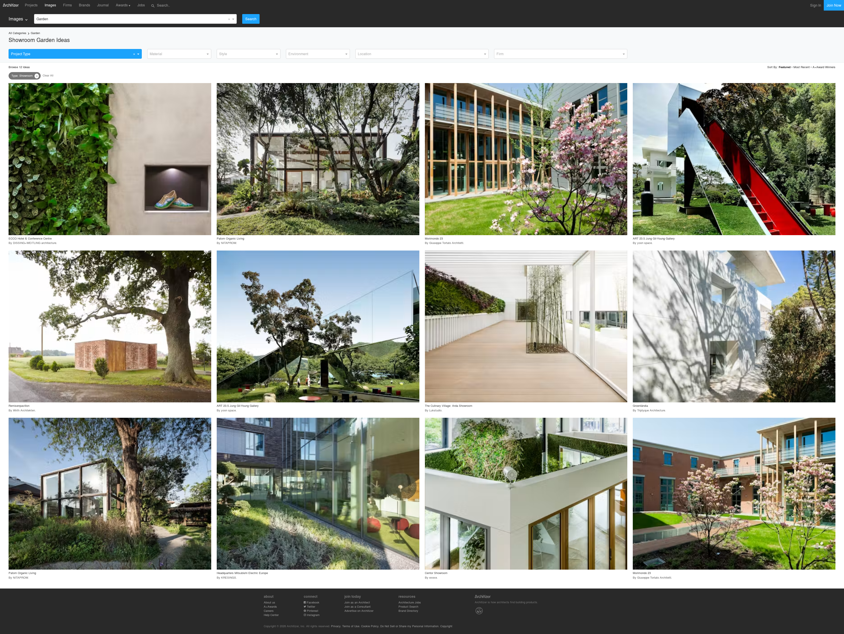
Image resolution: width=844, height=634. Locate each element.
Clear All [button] (48, 75)
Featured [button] (785, 67)
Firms (67, 4)
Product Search (408, 606)
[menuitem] (19, 19)
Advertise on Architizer (358, 611)
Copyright (446, 626)
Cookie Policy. (370, 626)
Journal (103, 4)
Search (250, 18)
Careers (269, 611)
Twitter (310, 606)
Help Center (271, 615)
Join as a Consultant (357, 606)
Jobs (141, 4)
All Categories (17, 33)
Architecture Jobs (409, 602)
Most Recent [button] (801, 67)
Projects (31, 4)
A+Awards (270, 606)
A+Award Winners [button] (824, 67)
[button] (37, 76)
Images (50, 4)
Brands (84, 4)
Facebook (312, 602)
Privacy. (336, 626)
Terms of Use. (351, 626)
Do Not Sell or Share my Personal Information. (409, 626)
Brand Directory (408, 611)
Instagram (313, 615)
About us (269, 602)
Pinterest (312, 611)
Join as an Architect (357, 602)
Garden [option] (42, 18)
